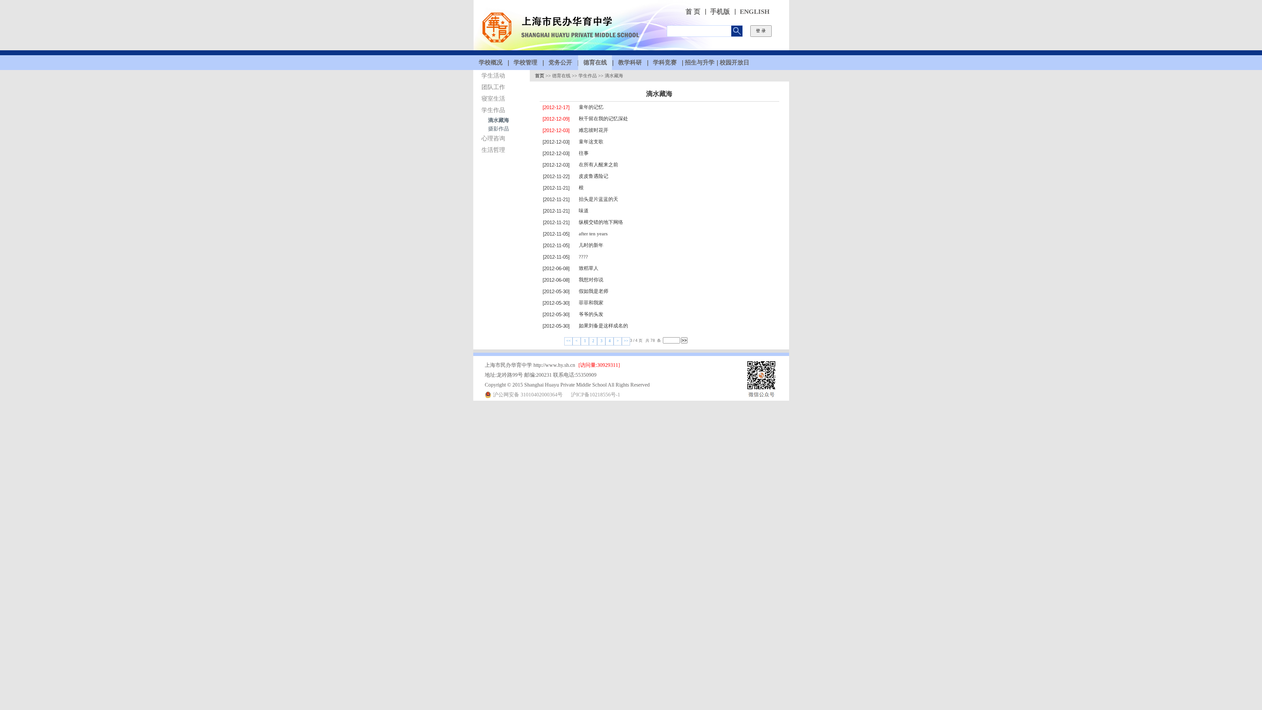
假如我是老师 (593, 291)
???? (583, 256)
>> (626, 341)
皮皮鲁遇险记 (593, 176)
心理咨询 (493, 138)
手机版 (720, 11)
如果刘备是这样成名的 (603, 325)
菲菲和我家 (591, 302)
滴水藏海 (498, 120)
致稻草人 (588, 268)
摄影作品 (498, 128)
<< (568, 341)
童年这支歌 (591, 141)
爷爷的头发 (591, 314)
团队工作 (493, 87)
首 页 (693, 11)
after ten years (593, 233)
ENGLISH (755, 11)
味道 (584, 210)
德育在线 (561, 75)
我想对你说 (591, 279)
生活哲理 (493, 150)
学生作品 (493, 110)
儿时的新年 (591, 245)
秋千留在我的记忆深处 (603, 118)
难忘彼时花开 (593, 130)
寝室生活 (493, 98)
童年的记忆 (591, 107)
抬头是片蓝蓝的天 (598, 199)
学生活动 (493, 75)
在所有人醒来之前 (598, 164)
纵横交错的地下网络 (601, 222)
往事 (584, 153)
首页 (539, 75)
